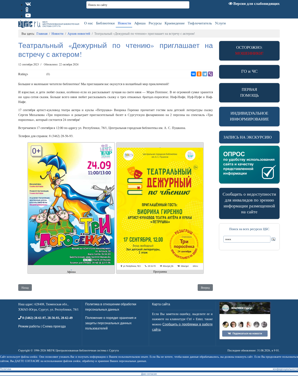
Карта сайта (161, 304)
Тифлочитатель (200, 23)
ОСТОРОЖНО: (249, 50)
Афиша (140, 23)
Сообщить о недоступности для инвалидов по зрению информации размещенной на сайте (249, 202)
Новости (124, 23)
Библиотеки (105, 23)
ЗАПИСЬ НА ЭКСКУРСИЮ (247, 137)
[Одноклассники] (199, 74)
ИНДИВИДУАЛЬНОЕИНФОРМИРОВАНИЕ (249, 116)
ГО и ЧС (249, 71)
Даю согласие (149, 374)
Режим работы (29, 326)
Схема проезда (54, 326)
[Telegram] (204, 74)
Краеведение (175, 23)
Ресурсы (155, 23)
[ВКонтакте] (193, 74)
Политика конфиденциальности (149, 369)
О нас (88, 23)
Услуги (220, 23)
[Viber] (210, 74)
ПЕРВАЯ (249, 92)
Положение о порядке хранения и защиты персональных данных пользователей (110, 322)
